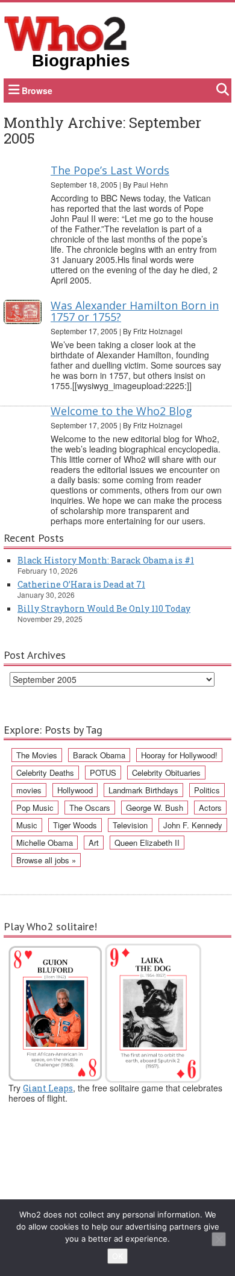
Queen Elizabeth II (147, 842)
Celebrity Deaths (45, 772)
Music (26, 825)
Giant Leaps (48, 1088)
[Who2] (66, 33)
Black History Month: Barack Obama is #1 (105, 560)
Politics (207, 790)
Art (94, 842)
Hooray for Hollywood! (179, 755)
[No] (219, 1239)
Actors (210, 807)
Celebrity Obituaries (166, 772)
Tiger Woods (75, 825)
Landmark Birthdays (143, 790)
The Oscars (89, 807)
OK (117, 1256)
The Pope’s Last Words (110, 170)
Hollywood (75, 790)
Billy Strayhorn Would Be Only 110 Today (103, 608)
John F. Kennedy (192, 825)
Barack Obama (99, 755)
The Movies (36, 755)
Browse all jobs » (46, 860)
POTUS (103, 772)
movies (29, 790)
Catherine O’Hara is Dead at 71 (81, 584)
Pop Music (35, 807)
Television (130, 825)
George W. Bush (154, 807)
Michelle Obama (44, 842)
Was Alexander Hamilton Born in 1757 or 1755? (135, 311)
